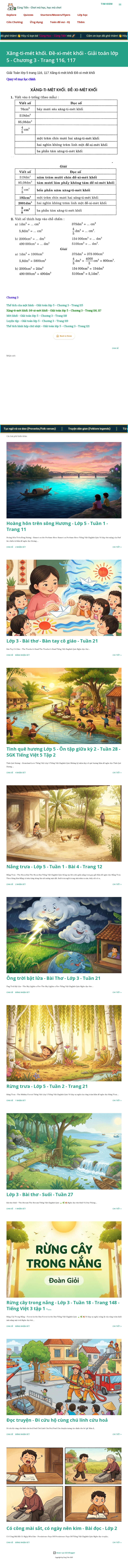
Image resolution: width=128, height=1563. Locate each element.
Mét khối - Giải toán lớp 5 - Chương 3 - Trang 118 (36, 315)
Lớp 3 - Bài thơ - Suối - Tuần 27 (39, 1194)
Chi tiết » (117, 547)
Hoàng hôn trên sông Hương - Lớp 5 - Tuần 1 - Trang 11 (57, 526)
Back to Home (66, 336)
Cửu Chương (14, 22)
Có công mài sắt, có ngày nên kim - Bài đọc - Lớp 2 (61, 1528)
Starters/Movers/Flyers (55, 15)
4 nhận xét (20, 772)
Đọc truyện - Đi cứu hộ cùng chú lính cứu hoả (57, 1420)
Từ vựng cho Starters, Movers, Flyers (97, 428)
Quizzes (28, 15)
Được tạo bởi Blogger (65, 1553)
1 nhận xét (20, 1100)
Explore (11, 15)
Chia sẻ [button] (115, 348)
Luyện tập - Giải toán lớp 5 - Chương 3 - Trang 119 (37, 321)
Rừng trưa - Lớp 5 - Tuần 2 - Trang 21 (47, 1086)
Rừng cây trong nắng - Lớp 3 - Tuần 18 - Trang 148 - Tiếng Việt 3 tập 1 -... (62, 1305)
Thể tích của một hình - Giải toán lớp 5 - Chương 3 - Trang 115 (44, 305)
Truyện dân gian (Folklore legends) (41, 428)
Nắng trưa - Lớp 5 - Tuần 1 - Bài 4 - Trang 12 (54, 867)
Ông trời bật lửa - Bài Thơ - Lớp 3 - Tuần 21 (53, 978)
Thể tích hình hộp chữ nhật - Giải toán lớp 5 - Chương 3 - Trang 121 (48, 326)
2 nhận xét (20, 547)
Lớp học (83, 15)
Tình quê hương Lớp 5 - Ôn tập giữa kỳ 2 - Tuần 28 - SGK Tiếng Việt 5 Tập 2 (63, 752)
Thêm (80, 22)
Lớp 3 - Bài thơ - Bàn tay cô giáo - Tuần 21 (52, 641)
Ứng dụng (36, 22)
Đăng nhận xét (22, 655)
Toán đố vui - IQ (60, 22)
